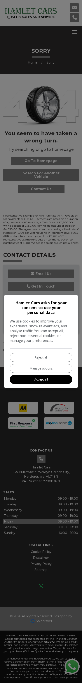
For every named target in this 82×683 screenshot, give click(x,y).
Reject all (41, 357)
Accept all (41, 379)
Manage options (41, 368)
